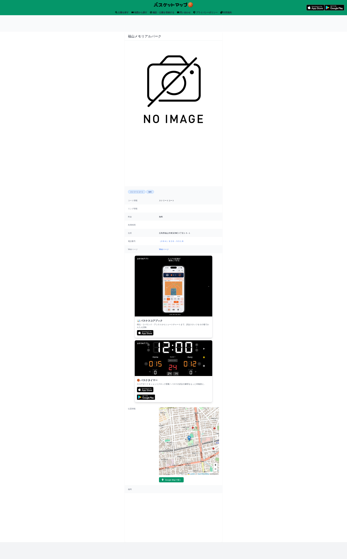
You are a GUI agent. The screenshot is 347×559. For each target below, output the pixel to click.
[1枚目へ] (168, 314)
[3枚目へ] (171, 314)
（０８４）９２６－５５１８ (171, 241)
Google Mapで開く (173, 479)
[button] (189, 438)
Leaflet (192, 474)
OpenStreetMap (203, 474)
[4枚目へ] (173, 314)
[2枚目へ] (170, 314)
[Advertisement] (173, 23)
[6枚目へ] (176, 314)
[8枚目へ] (179, 314)
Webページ (164, 249)
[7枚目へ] (178, 314)
